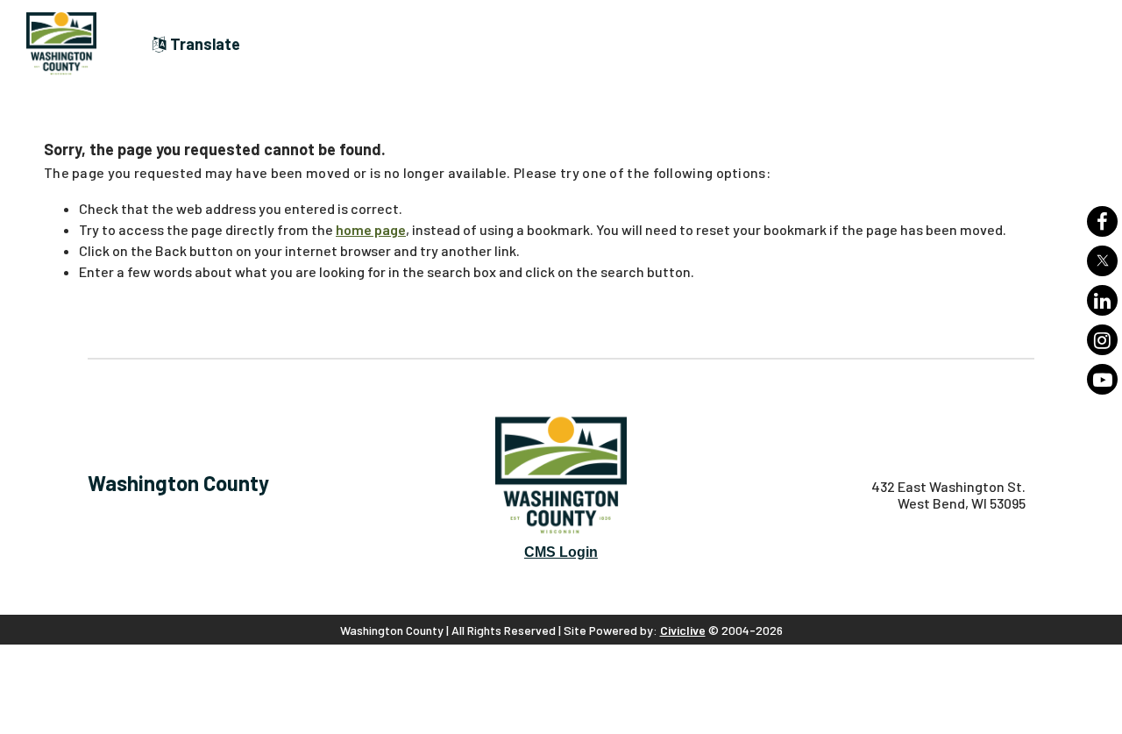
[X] (1102, 261)
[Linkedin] (1102, 300)
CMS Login (561, 552)
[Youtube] (1102, 379)
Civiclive (683, 630)
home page (371, 229)
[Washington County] (70, 44)
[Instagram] (1102, 339)
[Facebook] (1102, 221)
